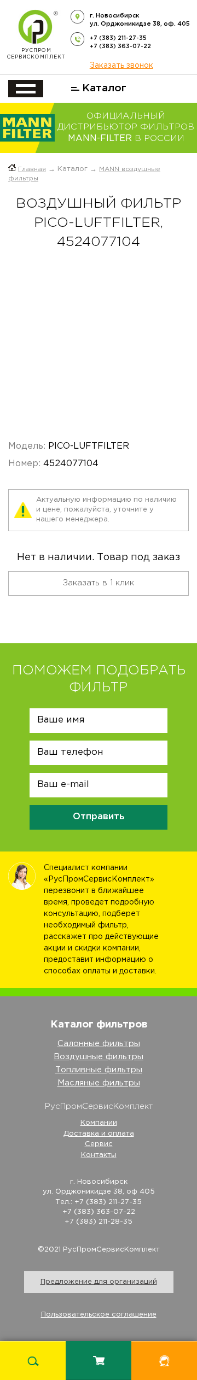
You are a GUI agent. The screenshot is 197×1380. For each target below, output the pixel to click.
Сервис (99, 1144)
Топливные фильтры (98, 1069)
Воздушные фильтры (98, 1056)
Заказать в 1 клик (98, 582)
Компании (98, 1123)
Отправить (99, 817)
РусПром (36, 54)
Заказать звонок (121, 65)
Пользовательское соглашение (99, 1315)
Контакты (99, 1155)
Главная (32, 169)
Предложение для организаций (98, 1282)
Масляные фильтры (98, 1083)
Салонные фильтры (98, 1043)
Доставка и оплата (98, 1134)
